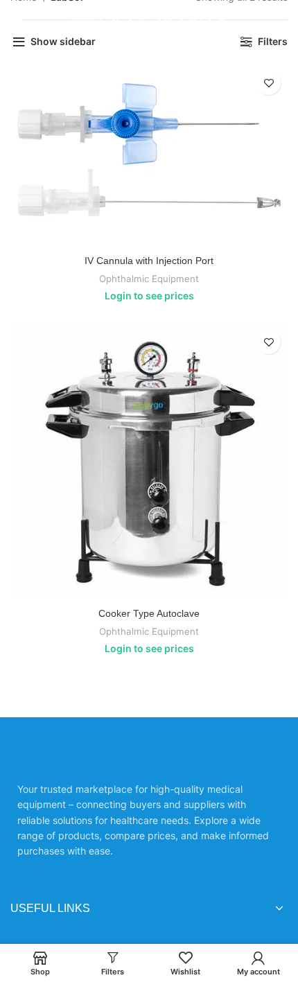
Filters (273, 41)
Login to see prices (149, 295)
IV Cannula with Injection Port (149, 260)
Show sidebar (63, 41)
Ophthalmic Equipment (149, 278)
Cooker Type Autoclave (149, 613)
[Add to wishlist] (268, 83)
